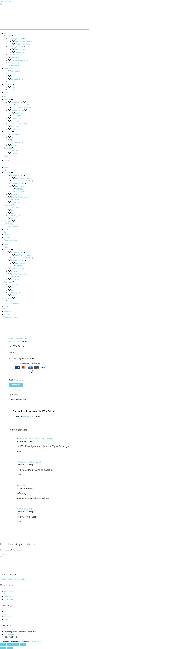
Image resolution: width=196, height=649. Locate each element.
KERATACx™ (15, 57)
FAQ (12, 73)
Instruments (15, 63)
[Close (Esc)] (23, 644)
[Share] (16, 644)
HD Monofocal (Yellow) (23, 44)
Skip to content (5, 1)
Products (7, 36)
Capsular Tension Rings (19, 60)
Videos (13, 82)
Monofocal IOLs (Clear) (23, 41)
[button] (12, 36)
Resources (8, 68)
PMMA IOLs (19, 52)
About (6, 33)
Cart (5, 232)
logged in (25, 416)
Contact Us (8, 84)
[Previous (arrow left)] (3, 648)
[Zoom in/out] (3, 644)
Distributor (15, 90)
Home (6, 167)
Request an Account (11, 240)
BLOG (6, 92)
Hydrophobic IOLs (17, 47)
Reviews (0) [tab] (17, 389)
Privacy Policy (36, 641)
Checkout (7, 234)
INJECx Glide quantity (16, 380)
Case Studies (15, 71)
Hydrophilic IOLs (17, 38)
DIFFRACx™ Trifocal (18, 55)
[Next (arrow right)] (10, 648)
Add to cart (16, 384)
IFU (12, 76)
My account (8, 237)
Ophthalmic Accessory (23, 338)
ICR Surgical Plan (17, 79)
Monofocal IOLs (20, 49)
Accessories (15, 65)
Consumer (14, 87)
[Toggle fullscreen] (10, 644)
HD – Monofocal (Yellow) (24, 181)
